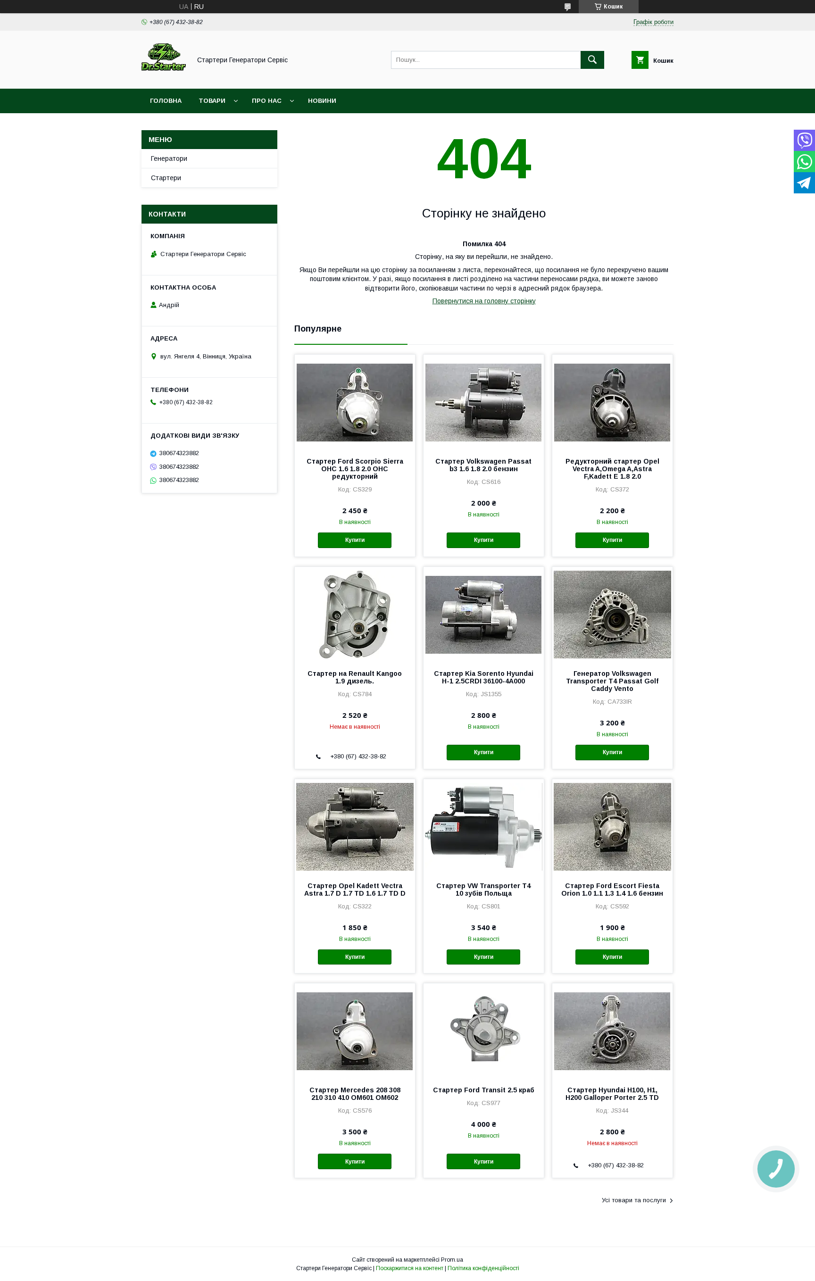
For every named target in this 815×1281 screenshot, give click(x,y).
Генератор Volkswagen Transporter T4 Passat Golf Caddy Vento (612, 681)
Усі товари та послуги (634, 1200)
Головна (166, 100)
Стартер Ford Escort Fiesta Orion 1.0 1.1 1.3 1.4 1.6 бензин (612, 889)
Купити (355, 540)
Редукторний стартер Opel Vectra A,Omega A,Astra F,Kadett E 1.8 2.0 (612, 469)
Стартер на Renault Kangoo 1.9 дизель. (355, 677)
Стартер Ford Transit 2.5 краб (483, 1090)
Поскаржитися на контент (409, 1268)
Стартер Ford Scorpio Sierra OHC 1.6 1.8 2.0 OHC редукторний (355, 469)
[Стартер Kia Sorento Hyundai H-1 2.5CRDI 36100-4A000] (484, 614)
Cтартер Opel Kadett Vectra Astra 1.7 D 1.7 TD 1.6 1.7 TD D (355, 889)
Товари (212, 100)
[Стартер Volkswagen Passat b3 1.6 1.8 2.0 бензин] (484, 402)
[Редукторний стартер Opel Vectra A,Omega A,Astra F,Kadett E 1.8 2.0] (612, 402)
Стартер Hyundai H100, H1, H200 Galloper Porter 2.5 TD (612, 1093)
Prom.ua (452, 1259)
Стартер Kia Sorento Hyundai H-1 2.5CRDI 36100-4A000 (483, 677)
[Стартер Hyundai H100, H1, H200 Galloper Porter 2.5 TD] (612, 1030)
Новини (322, 100)
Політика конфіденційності (483, 1268)
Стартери (166, 178)
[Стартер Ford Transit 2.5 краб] (484, 1030)
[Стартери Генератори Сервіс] (163, 76)
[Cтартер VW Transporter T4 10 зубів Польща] (484, 826)
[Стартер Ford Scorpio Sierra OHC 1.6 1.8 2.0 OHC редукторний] (355, 402)
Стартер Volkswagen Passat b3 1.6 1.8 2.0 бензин (483, 465)
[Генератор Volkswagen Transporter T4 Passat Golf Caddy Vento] (612, 614)
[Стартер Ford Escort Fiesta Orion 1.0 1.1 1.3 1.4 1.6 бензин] (612, 826)
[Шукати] (592, 60)
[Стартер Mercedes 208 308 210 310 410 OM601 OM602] (355, 1030)
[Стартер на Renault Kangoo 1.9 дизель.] (355, 614)
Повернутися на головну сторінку (484, 301)
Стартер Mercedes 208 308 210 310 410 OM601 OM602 (354, 1093)
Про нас (267, 100)
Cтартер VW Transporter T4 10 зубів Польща (483, 889)
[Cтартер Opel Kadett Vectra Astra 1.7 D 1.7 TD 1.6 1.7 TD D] (355, 826)
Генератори (169, 158)
